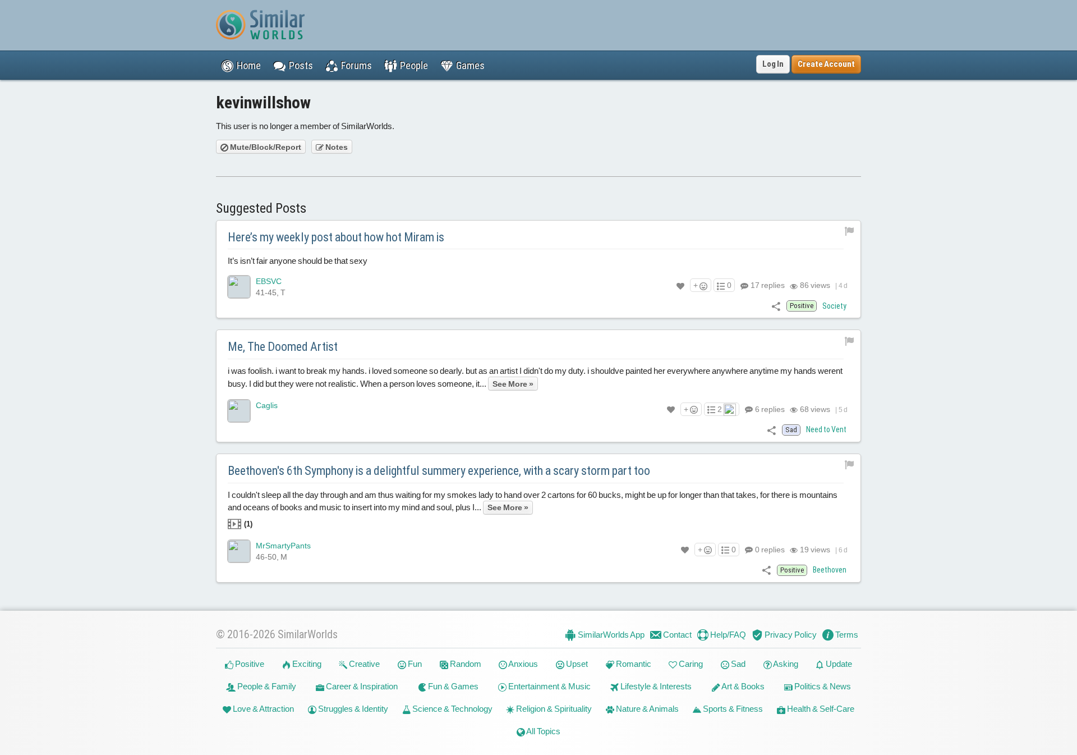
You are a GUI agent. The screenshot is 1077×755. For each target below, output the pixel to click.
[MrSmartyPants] (239, 551)
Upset (576, 664)
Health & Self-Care (819, 708)
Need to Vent (826, 429)
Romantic (632, 664)
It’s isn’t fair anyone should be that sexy (297, 261)
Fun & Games (452, 686)
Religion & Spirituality (553, 708)
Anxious (522, 664)
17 (767, 285)
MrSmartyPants (283, 545)
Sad (737, 664)
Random (464, 664)
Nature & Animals (646, 708)
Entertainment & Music (549, 686)
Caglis (267, 405)
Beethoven (829, 569)
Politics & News (822, 686)
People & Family (266, 686)
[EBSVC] (239, 287)
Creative (363, 664)
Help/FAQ (727, 634)
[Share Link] (776, 305)
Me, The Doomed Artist (283, 347)
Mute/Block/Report (264, 147)
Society (834, 305)
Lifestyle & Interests (655, 686)
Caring (690, 664)
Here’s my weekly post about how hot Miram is (336, 237)
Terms (846, 634)
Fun (414, 664)
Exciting (306, 664)
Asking (785, 664)
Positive (248, 664)
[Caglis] (239, 411)
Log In (773, 64)
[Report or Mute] (849, 230)
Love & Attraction (262, 708)
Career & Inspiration (361, 686)
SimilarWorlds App (610, 634)
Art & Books (742, 686)
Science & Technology (452, 708)
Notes (336, 147)
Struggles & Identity (352, 708)
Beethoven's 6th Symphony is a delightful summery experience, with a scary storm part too (439, 471)
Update (838, 664)
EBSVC (269, 281)
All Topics (542, 731)
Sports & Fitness (732, 708)
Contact (676, 634)
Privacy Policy (790, 634)
